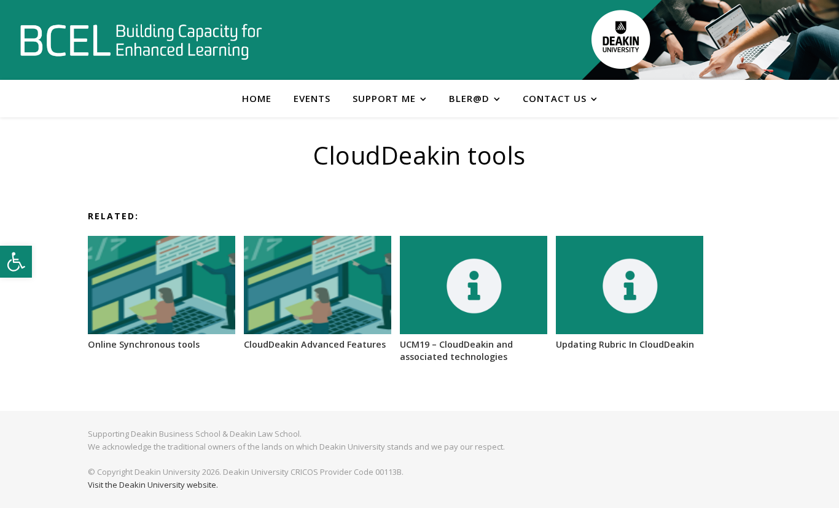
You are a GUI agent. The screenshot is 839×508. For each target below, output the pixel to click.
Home (256, 98)
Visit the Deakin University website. (153, 484)
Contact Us (555, 98)
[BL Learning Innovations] (141, 41)
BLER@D (469, 98)
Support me (384, 98)
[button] (16, 262)
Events (312, 98)
